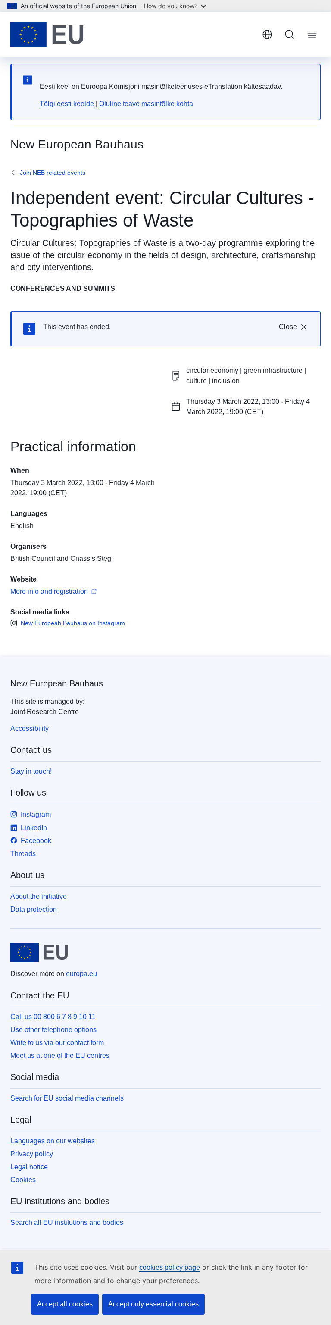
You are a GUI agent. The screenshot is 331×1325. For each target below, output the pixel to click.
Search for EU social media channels (67, 1098)
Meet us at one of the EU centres (59, 1055)
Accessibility (29, 728)
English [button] (267, 34)
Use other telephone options (53, 1029)
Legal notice (29, 1167)
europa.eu (81, 973)
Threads (23, 853)
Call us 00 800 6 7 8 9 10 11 (53, 1016)
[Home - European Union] (47, 34)
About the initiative (38, 896)
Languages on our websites (52, 1141)
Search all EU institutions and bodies (66, 1222)
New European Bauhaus (56, 683)
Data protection (33, 909)
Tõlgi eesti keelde (67, 103)
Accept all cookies (65, 1304)
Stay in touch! (31, 771)
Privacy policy (31, 1154)
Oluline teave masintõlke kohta (146, 103)
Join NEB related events (52, 172)
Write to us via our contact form (57, 1042)
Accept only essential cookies (153, 1304)
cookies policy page (169, 1267)
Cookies (23, 1179)
